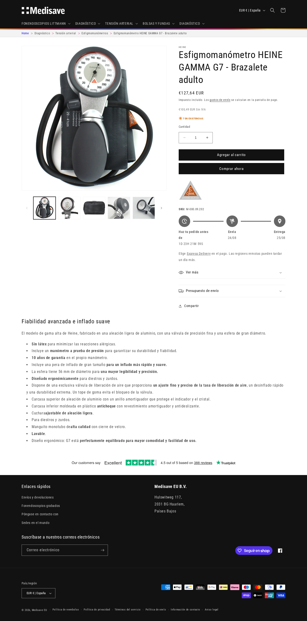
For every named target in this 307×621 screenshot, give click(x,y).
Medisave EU (39, 610)
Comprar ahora (231, 169)
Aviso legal (211, 609)
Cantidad (184, 126)
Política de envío (156, 609)
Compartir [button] (191, 306)
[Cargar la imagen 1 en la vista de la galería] (44, 208)
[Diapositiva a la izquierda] (27, 208)
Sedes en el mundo (35, 523)
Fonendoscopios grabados (41, 506)
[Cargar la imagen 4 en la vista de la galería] (119, 208)
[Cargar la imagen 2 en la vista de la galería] (69, 208)
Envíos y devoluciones (38, 497)
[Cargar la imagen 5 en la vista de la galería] (144, 208)
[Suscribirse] (102, 550)
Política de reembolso (66, 609)
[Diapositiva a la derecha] (161, 208)
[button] (45, 23)
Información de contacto (185, 609)
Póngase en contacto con (40, 514)
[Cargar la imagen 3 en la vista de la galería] (94, 208)
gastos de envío (220, 100)
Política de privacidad (97, 609)
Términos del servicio (128, 609)
